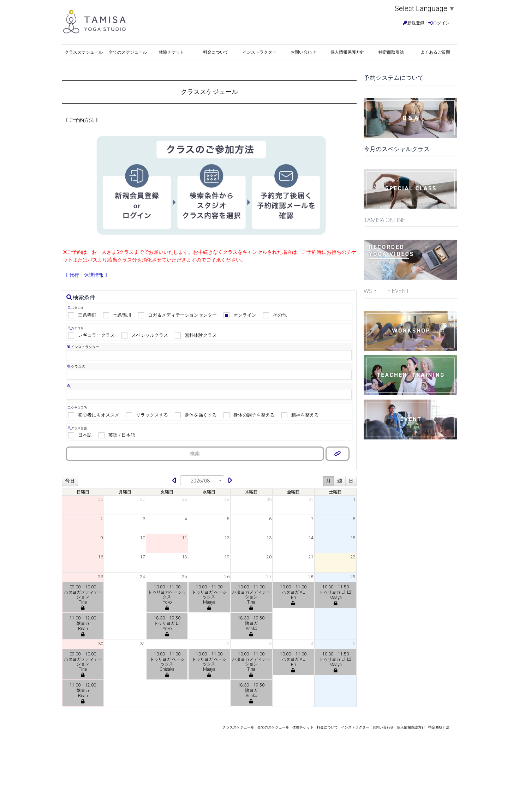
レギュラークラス (96, 335)
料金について (215, 52)
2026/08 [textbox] (200, 481)
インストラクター (259, 52)
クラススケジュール (84, 52)
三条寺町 (87, 315)
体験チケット (171, 52)
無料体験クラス (201, 335)
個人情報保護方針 (347, 52)
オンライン (244, 315)
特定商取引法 (391, 52)
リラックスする (152, 415)
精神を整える (305, 415)
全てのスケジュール (128, 52)
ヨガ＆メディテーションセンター (182, 315)
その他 (280, 315)
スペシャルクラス (149, 335)
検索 (195, 453)
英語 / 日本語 (121, 435)
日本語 (85, 435)
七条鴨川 (122, 315)
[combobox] (202, 480)
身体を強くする (201, 415)
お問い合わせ (303, 52)
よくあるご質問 (435, 52)
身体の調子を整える (254, 415)
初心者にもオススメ (98, 415)
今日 (70, 481)
